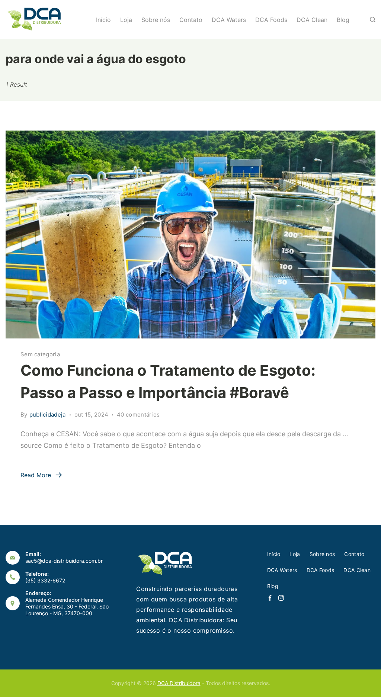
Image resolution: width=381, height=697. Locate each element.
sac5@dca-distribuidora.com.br (64, 561)
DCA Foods (271, 19)
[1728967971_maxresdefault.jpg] (190, 234)
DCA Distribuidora (179, 683)
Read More (35, 475)
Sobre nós (155, 19)
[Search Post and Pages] (372, 19)
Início (103, 19)
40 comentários (138, 415)
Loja (126, 19)
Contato (190, 19)
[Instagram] (281, 598)
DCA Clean (312, 19)
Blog (343, 19)
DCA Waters (229, 19)
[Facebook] (270, 598)
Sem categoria (40, 354)
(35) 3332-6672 (45, 580)
